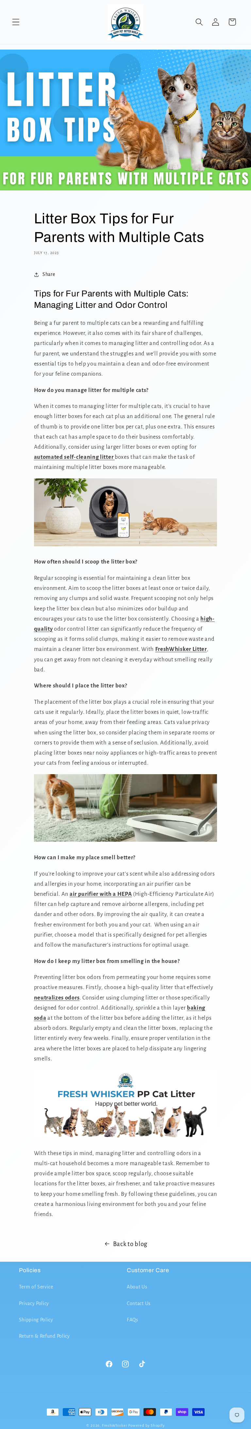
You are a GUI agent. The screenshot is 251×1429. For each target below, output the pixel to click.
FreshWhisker (114, 1425)
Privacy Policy (34, 1303)
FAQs (132, 1319)
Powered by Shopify (146, 1425)
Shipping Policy (36, 1319)
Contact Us (139, 1303)
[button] (16, 22)
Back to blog (130, 1244)
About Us (137, 1286)
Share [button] (48, 274)
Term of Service (36, 1286)
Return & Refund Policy (44, 1336)
